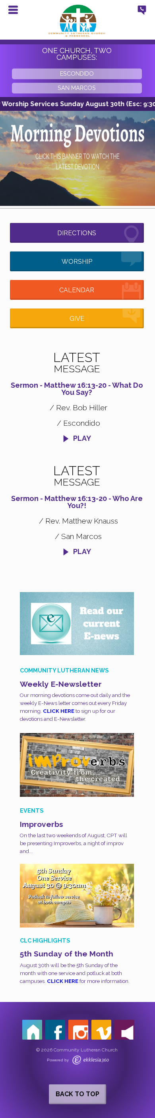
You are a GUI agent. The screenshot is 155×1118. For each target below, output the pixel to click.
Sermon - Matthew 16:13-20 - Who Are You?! (77, 502)
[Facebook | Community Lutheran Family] (55, 1030)
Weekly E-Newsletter (61, 684)
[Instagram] (78, 1030)
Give (77, 318)
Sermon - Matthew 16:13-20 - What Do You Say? (77, 388)
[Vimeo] (101, 1030)
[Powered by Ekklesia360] (90, 1060)
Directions (76, 233)
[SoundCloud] (124, 1030)
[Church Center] (32, 1030)
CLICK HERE (58, 711)
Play (81, 438)
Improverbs (41, 824)
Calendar (76, 290)
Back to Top (77, 1094)
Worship (77, 261)
